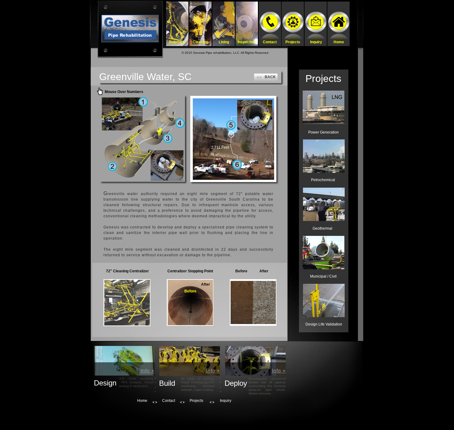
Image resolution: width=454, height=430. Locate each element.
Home (142, 400)
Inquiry (225, 400)
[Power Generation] (323, 107)
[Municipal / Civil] (323, 252)
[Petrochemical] (324, 156)
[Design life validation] (324, 300)
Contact (168, 400)
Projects (196, 400)
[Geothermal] (324, 204)
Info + (147, 370)
